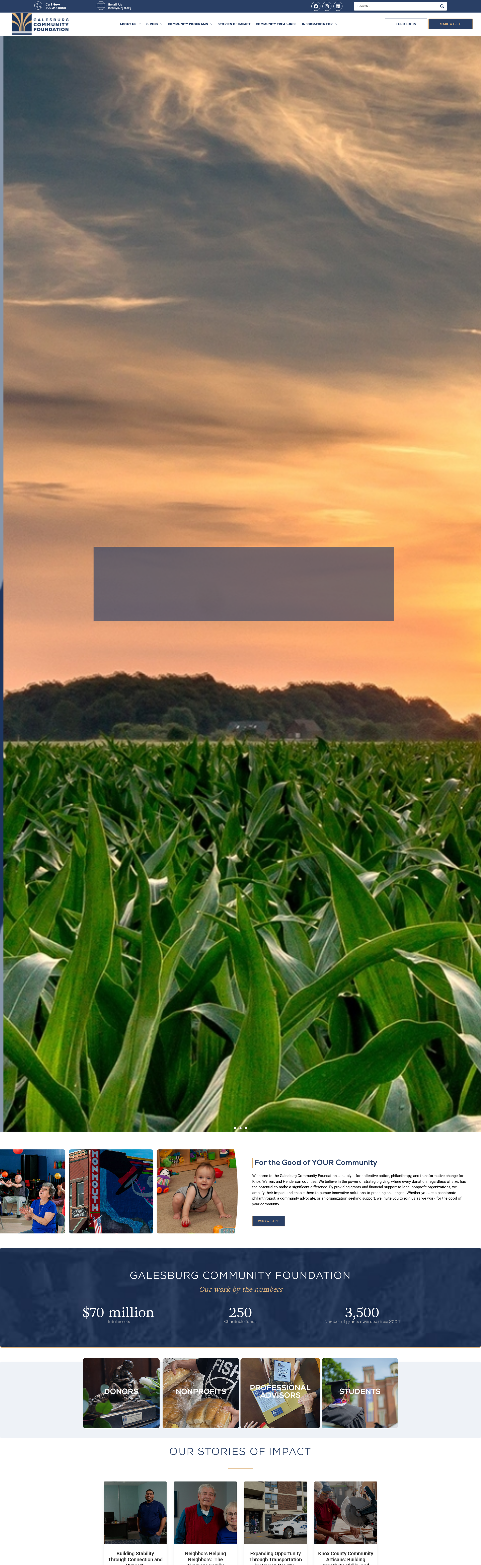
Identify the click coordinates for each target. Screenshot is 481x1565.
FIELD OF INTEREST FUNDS (240, 567)
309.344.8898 (56, 8)
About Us (127, 24)
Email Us (115, 4)
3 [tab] (246, 1133)
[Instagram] (326, 6)
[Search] (442, 6)
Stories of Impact (234, 24)
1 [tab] (235, 1128)
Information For (317, 24)
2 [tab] (240, 1128)
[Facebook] (315, 6)
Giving (152, 24)
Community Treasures (276, 24)
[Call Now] (38, 5)
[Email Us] (101, 5)
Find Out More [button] (238, 606)
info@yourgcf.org (119, 8)
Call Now (53, 4)
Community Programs (188, 24)
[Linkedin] (337, 6)
